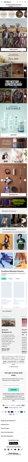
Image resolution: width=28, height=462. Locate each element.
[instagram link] (5, 449)
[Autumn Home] (19, 14)
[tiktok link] (18, 449)
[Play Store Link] (13, 443)
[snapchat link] (22, 449)
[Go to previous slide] (2, 120)
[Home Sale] (11, 14)
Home (12, 357)
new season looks (12, 361)
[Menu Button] (2, 2)
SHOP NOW (13, 135)
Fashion (3, 357)
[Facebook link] (12, 449)
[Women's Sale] (3, 14)
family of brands (10, 396)
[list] (13, 5)
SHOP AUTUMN (13, 49)
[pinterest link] (8, 449)
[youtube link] (15, 449)
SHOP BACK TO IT (13, 194)
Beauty (7, 357)
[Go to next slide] (25, 35)
